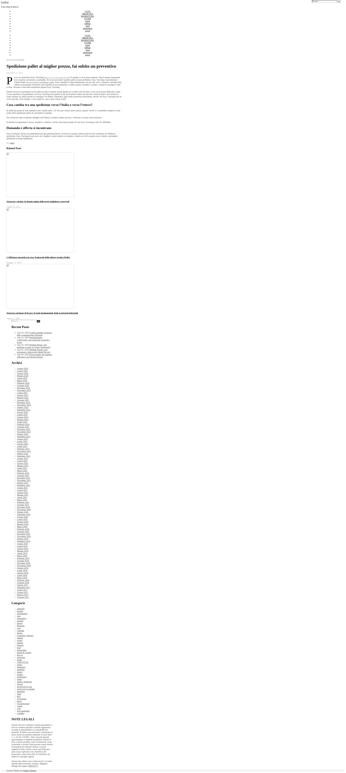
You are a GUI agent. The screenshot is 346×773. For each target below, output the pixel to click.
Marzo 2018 (22, 578)
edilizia (88, 23)
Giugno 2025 (22, 395)
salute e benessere (24, 682)
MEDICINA (87, 14)
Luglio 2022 (22, 461)
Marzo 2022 (22, 471)
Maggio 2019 (22, 551)
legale (19, 660)
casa (19, 628)
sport (19, 694)
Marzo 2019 (22, 556)
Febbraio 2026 (23, 383)
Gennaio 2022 (23, 475)
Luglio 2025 (22, 393)
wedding (20, 713)
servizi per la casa (24, 687)
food (88, 26)
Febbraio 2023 (23, 449)
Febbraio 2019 (23, 558)
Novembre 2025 (24, 390)
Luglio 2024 (22, 415)
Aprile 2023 (22, 446)
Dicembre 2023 (23, 429)
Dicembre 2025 (23, 388)
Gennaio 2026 (23, 385)
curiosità (20, 631)
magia (19, 665)
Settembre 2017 (23, 587)
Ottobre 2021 (22, 483)
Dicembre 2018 (23, 563)
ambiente (21, 609)
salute (19, 679)
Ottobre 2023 (22, 434)
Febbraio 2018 (23, 580)
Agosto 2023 (22, 439)
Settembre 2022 (23, 456)
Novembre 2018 (24, 566)
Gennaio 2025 (23, 400)
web (19, 708)
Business (20, 626)
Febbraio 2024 (23, 424)
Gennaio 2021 (23, 505)
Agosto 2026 (22, 368)
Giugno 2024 (22, 417)
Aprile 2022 (22, 468)
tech (18, 696)
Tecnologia (21, 699)
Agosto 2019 (22, 544)
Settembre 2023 (23, 437)
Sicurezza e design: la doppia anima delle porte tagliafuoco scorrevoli (37, 201)
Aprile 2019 (22, 553)
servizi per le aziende (15, 59)
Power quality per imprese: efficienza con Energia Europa (34, 355)
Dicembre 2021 (23, 478)
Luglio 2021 (22, 490)
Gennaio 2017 (23, 597)
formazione (21, 650)
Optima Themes (29, 770)
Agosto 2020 (22, 517)
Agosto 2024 (22, 412)
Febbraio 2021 (23, 502)
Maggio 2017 (22, 595)
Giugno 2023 (22, 444)
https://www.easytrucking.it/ (56, 77)
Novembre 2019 (24, 536)
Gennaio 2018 (23, 583)
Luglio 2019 (22, 546)
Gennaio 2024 (23, 427)
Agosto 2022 (22, 458)
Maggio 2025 (22, 398)
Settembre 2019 (23, 541)
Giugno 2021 (22, 492)
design (19, 633)
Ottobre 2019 (22, 539)
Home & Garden (24, 652)
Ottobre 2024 (22, 407)
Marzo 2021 (22, 500)
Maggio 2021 (22, 495)
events (19, 640)
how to (20, 655)
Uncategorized (23, 704)
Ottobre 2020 (22, 512)
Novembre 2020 (24, 510)
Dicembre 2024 (23, 402)
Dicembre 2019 (23, 534)
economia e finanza (25, 635)
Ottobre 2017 (22, 585)
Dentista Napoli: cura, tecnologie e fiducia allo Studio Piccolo (33, 351)
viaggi (19, 706)
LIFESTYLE (22, 662)
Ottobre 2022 (22, 454)
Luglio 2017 (22, 590)
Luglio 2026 (22, 371)
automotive (21, 618)
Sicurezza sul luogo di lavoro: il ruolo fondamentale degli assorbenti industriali (42, 313)
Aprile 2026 (22, 378)
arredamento (22, 614)
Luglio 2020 (22, 519)
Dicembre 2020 (23, 507)
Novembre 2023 (24, 432)
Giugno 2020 (22, 522)
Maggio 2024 (22, 419)
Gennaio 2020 (23, 531)
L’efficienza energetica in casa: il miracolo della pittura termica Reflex (38, 257)
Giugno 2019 (22, 548)
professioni (87, 28)
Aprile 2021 (22, 497)
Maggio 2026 (22, 376)
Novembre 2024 (24, 405)
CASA (88, 11)
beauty (20, 623)
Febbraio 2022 (23, 473)
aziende (20, 621)
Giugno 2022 (22, 463)
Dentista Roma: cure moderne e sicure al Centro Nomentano (33, 346)
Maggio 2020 (22, 524)
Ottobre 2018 (22, 568)
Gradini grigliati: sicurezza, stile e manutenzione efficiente (34, 334)
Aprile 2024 (22, 422)
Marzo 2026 (22, 381)
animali (20, 611)
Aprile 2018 (22, 575)
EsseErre (5, 2)
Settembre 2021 (23, 485)
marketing (21, 667)
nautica (20, 674)
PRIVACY (33, 766)
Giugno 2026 (22, 373)
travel (87, 21)
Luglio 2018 (22, 570)
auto (19, 616)
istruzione (21, 657)
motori (19, 672)
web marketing (23, 711)
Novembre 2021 (24, 480)
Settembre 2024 (23, 410)
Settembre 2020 (23, 514)
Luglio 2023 (22, 441)
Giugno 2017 (22, 592)
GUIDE (87, 19)
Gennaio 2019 (23, 561)
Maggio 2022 (22, 466)
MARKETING (87, 16)
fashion (20, 643)
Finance (20, 645)
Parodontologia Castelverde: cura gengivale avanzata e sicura (33, 340)
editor (12, 143)
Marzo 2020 (22, 527)
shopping (21, 691)
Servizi (20, 684)
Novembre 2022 (24, 451)
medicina (21, 669)
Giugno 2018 (22, 573)
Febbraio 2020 (23, 529)
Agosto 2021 (22, 488)
